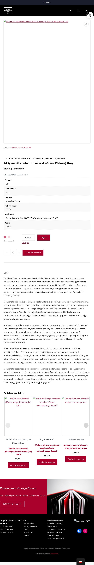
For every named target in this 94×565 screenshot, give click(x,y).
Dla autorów (29, 524)
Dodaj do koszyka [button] (18, 465)
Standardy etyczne (55, 521)
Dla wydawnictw (30, 526)
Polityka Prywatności (56, 538)
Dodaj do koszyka (33, 253)
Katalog (27, 529)
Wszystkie (27, 147)
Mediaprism (54, 553)
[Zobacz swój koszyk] (71, 10)
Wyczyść (25, 243)
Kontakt (27, 535)
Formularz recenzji (55, 524)
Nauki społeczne (17, 147)
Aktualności (28, 532)
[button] (78, 10)
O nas (26, 521)
